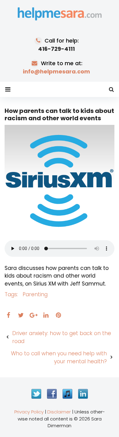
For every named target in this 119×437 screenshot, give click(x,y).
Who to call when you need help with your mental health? (59, 357)
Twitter (36, 394)
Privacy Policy (29, 412)
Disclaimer (59, 412)
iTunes (67, 394)
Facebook (52, 394)
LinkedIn (83, 394)
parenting (35, 294)
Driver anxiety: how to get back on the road (61, 337)
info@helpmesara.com (56, 71)
